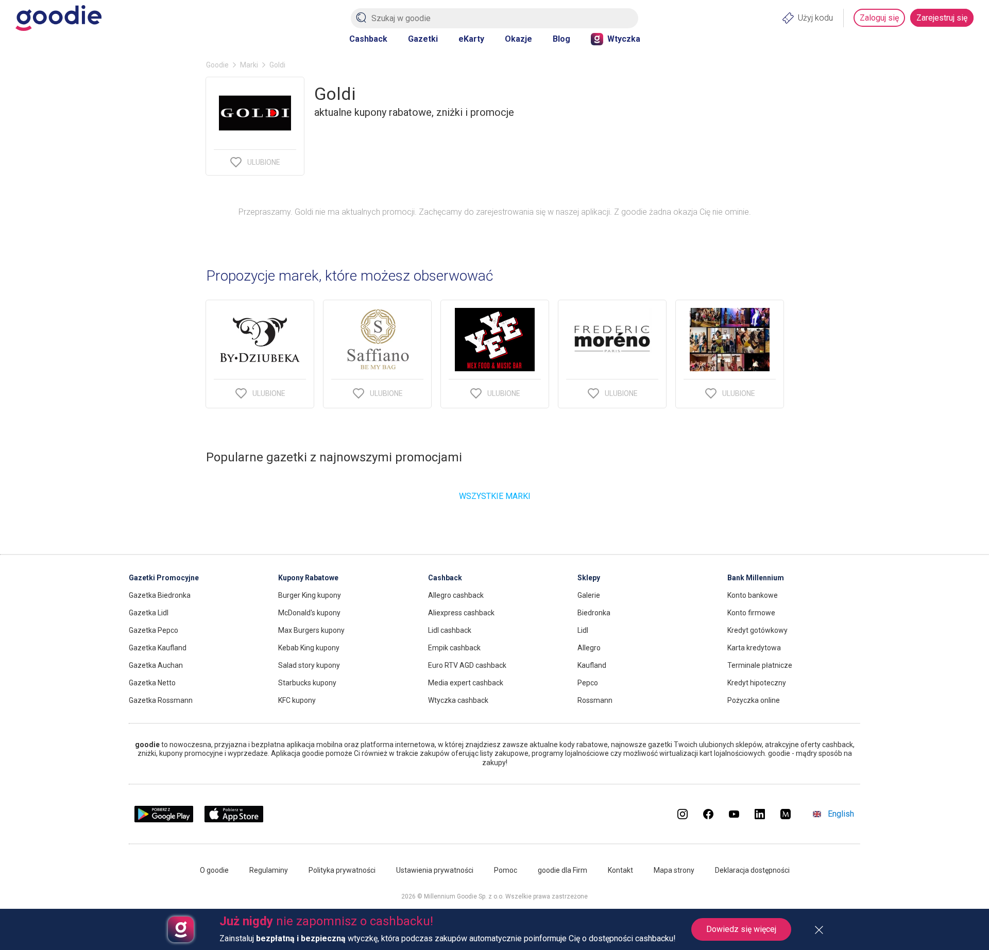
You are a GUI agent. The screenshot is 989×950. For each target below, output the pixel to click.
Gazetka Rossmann (161, 700)
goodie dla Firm (562, 870)
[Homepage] (58, 18)
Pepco (587, 683)
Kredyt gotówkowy (757, 630)
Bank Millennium (755, 578)
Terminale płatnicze (759, 665)
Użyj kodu (815, 18)
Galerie (588, 595)
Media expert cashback (465, 683)
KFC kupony (297, 700)
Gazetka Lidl (148, 613)
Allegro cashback (456, 595)
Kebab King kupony (308, 648)
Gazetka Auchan (156, 665)
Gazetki (423, 39)
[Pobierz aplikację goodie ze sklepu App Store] (234, 819)
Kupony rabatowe (308, 578)
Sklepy (588, 578)
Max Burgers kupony (311, 630)
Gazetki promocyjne (164, 578)
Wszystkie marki (495, 496)
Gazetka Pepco (153, 630)
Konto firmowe (751, 613)
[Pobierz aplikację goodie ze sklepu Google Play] (164, 819)
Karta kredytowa (754, 648)
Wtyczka (623, 39)
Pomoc (505, 870)
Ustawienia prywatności (434, 870)
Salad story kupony (309, 665)
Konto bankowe (752, 595)
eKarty (471, 39)
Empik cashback (454, 648)
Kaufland (591, 665)
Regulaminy (268, 870)
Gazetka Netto (152, 683)
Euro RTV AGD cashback (467, 665)
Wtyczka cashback (458, 700)
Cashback (368, 39)
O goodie (214, 870)
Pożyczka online (753, 700)
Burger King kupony (309, 595)
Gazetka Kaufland (157, 648)
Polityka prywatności (342, 870)
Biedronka (593, 613)
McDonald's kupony (309, 613)
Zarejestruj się (941, 18)
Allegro (589, 648)
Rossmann (594, 700)
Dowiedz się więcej (741, 929)
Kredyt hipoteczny (756, 683)
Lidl (582, 630)
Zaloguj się (879, 18)
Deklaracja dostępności (752, 870)
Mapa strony (674, 870)
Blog (561, 39)
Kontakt (620, 870)
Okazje (518, 39)
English (841, 814)
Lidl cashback (449, 630)
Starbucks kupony (307, 683)
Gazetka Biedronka (160, 595)
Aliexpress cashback (461, 613)
